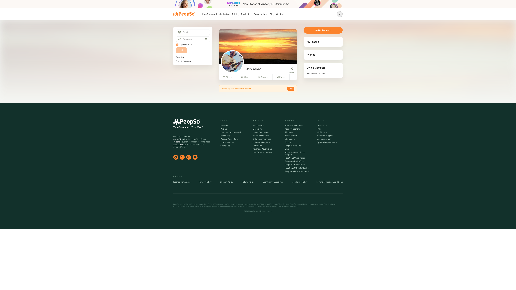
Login (291, 88)
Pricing (235, 14)
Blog (272, 14)
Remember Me (186, 44)
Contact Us (281, 14)
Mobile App (224, 14)
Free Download (209, 14)
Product (245, 14)
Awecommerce (179, 144)
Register (180, 57)
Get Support (324, 30)
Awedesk (177, 141)
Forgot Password (183, 61)
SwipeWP (177, 139)
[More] (293, 77)
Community (259, 14)
